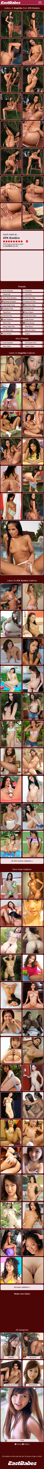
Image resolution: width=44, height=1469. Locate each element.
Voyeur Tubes (29, 346)
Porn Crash (7, 346)
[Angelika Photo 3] (33, 51)
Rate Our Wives (30, 330)
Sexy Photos (7, 334)
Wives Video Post (9, 326)
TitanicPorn (6, 312)
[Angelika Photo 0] (11, 24)
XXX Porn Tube (30, 298)
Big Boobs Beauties (9, 301)
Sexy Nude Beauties (10, 298)
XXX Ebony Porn (30, 343)
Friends (22, 286)
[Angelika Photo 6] (11, 106)
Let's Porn (28, 294)
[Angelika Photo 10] (11, 161)
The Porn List (29, 309)
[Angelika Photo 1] (33, 24)
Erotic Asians (29, 319)
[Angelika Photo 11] (33, 161)
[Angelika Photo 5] (33, 79)
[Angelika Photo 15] (33, 216)
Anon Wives (29, 326)
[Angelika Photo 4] (11, 79)
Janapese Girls (8, 309)
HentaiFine (28, 291)
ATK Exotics (34, 8)
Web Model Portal (9, 305)
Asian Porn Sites (30, 316)
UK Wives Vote (8, 330)
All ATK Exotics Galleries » (22, 861)
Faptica (27, 334)
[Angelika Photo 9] (33, 134)
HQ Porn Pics (7, 316)
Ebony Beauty (29, 323)
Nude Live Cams (22, 1294)
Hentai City (6, 294)
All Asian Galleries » (22, 1287)
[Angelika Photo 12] (11, 189)
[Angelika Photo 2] (11, 51)
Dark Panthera (8, 319)
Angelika (18, 8)
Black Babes (29, 312)
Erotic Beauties (8, 291)
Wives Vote (7, 323)
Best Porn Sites (30, 305)
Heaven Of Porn (30, 301)
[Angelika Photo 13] (33, 189)
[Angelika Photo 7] (33, 106)
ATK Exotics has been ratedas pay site (13, 240)
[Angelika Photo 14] (11, 216)
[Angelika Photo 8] (11, 134)
